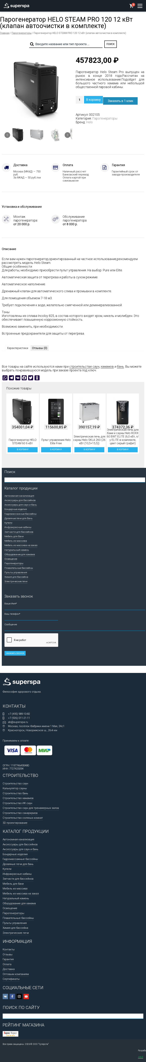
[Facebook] (12, 996)
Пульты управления (15, 572)
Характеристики (17, 348)
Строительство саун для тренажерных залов (31, 808)
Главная (4, 33)
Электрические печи (15, 581)
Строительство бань (15, 793)
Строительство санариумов (20, 813)
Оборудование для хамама (19, 554)
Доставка (9, 969)
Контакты (9, 949)
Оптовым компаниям (16, 974)
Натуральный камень (16, 549)
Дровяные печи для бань (18, 518)
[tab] (17, 348)
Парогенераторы (22, 33)
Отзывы (7, 954)
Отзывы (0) (39, 348)
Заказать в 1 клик (120, 101)
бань (120, 366)
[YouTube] (26, 996)
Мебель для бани (14, 536)
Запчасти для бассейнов (18, 531)
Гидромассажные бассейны (20, 513)
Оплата (7, 964)
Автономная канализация (19, 495)
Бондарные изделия (15, 509)
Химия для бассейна (16, 576)
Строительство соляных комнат (23, 817)
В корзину (93, 99)
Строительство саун (15, 783)
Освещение (10, 558)
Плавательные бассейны (18, 567)
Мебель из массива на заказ (20, 545)
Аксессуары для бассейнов (20, 500)
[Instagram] (19, 996)
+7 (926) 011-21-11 (19, 718)
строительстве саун (84, 366)
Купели (8, 522)
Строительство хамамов (18, 798)
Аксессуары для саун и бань (20, 504)
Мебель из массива (15, 540)
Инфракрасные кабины (17, 527)
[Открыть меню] (139, 6)
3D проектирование (15, 822)
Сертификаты (11, 979)
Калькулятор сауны (15, 788)
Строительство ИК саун (17, 803)
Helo (89, 122)
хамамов (107, 366)
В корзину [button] (22, 449)
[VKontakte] (5, 996)
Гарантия (8, 959)
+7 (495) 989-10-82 (19, 713)
